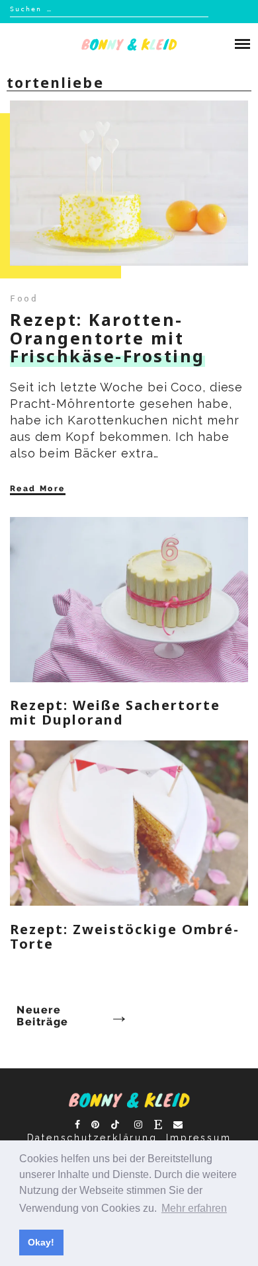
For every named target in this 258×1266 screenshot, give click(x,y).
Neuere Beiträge (43, 1016)
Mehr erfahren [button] (194, 1208)
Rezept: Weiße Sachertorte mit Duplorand (115, 712)
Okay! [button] (41, 1242)
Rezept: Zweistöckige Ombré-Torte (124, 936)
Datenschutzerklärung (92, 1137)
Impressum (198, 1137)
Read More (37, 488)
